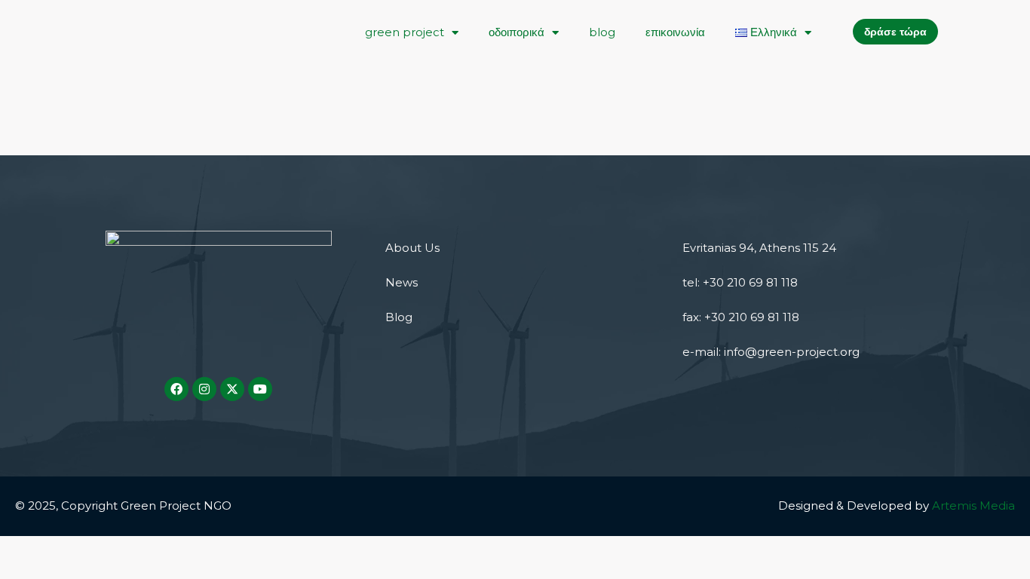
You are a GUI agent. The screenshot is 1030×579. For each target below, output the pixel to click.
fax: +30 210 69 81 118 (740, 317)
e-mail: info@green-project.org (771, 352)
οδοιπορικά (516, 32)
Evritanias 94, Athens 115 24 (759, 247)
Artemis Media (973, 505)
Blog (398, 317)
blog (602, 32)
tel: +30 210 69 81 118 (740, 282)
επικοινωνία (675, 32)
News (401, 282)
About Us (412, 247)
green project (404, 32)
